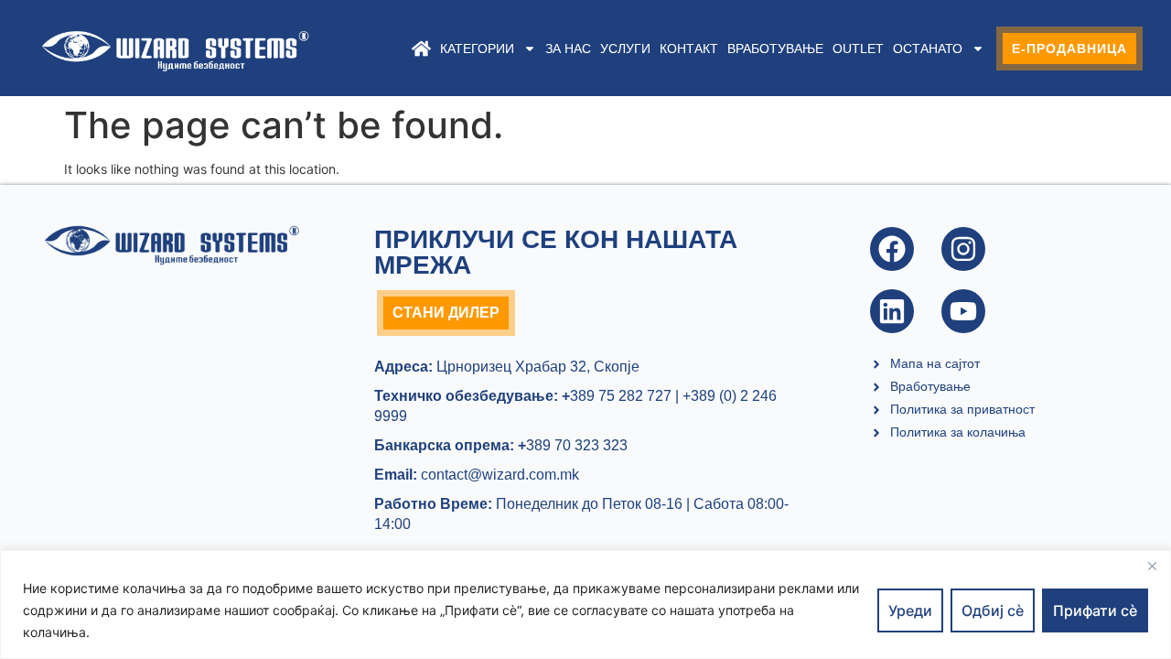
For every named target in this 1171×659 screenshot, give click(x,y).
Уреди (910, 610)
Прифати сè (1095, 610)
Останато (927, 48)
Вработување (775, 48)
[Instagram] (963, 249)
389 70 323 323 (573, 445)
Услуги (625, 48)
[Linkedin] (892, 311)
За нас (568, 48)
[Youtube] (963, 311)
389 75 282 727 (616, 396)
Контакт (689, 48)
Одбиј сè (993, 610)
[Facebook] (892, 249)
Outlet (858, 48)
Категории (477, 48)
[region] (585, 604)
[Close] (1152, 566)
